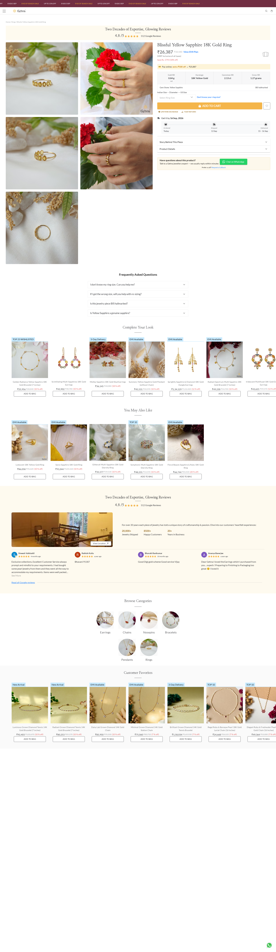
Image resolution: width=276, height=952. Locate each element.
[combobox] (176, 97)
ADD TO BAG (30, 393)
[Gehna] (75, 11)
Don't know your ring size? (209, 97)
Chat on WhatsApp (235, 161)
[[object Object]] (266, 105)
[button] (213, 142)
